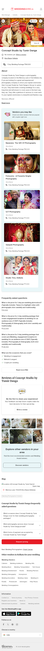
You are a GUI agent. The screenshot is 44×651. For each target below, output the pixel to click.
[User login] (41, 9)
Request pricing (22, 542)
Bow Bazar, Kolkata (11, 58)
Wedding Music (6, 567)
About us (22, 601)
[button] (22, 400)
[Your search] (3, 21)
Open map (36, 486)
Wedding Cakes (23, 578)
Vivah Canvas (28, 549)
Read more (6, 103)
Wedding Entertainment (9, 571)
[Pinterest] (12, 624)
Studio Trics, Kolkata (14, 278)
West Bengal (6, 15)
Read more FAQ (22, 370)
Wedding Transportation (22, 567)
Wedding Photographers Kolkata (12, 496)
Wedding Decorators (8, 578)
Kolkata (15, 15)
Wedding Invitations (16, 563)
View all (36, 43)
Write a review (22, 410)
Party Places (34, 582)
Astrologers (23, 582)
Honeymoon (23, 574)
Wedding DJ (34, 578)
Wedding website (33, 603)
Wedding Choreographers (10, 585)
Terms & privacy (17, 598)
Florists (21, 571)
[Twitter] (8, 624)
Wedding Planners (32, 571)
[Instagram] (17, 624)
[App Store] (9, 615)
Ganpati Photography (15, 245)
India (8, 635)
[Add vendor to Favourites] (40, 21)
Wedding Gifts (29, 563)
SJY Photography (13, 212)
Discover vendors (22, 465)
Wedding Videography (9, 574)
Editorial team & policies (9, 603)
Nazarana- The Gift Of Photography (21, 143)
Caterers (4, 563)
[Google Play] (24, 615)
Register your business (9, 601)
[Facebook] (3, 624)
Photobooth (13, 582)
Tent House (36, 567)
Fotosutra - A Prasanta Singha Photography (18, 177)
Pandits (4, 582)
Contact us (5, 598)
